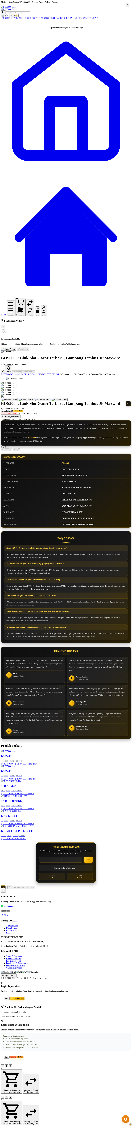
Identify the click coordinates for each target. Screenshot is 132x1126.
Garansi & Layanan (14, 968)
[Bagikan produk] (3, 371)
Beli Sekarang (29, 372)
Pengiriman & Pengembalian (18, 963)
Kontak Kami (11, 928)
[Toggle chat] (125, 1119)
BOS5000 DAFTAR (12, 5)
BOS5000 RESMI (23, 18)
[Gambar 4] (59, 399)
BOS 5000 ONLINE (50, 374)
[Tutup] (3, 326)
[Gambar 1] (9, 399)
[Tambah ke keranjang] (9, 887)
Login (13, 1057)
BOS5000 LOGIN (31, 5)
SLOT (13, 18)
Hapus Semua (9, 349)
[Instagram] (5, 916)
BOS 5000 (45, 18)
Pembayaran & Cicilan (15, 965)
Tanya (8, 372)
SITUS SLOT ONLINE (88, 18)
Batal (7, 998)
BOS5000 (6, 18)
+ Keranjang (17, 372)
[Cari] (3, 12)
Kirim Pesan (9, 906)
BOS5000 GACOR (18, 374)
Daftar (20, 1057)
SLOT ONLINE (70, 18)
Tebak (88, 860)
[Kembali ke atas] (3, 890)
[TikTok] (8, 916)
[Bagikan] (3, 886)
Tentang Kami (12, 926)
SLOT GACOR (56, 18)
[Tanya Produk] (19, 450)
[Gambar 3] (42, 399)
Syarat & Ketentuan (14, 956)
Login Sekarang (17, 998)
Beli (15, 450)
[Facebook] (2, 916)
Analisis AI (24, 349)
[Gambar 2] (26, 399)
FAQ (8, 933)
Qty (2, 447)
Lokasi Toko (11, 930)
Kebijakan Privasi (13, 958)
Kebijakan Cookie (13, 961)
